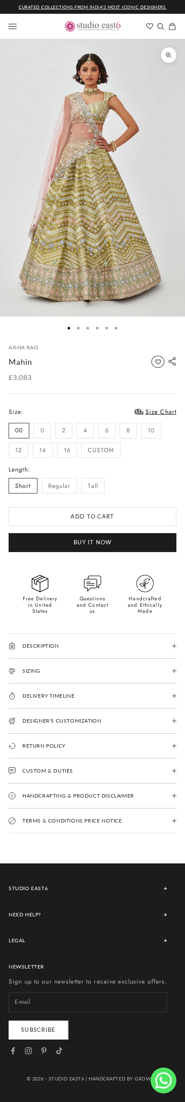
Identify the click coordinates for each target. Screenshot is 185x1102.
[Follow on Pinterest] (44, 1050)
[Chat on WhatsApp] (163, 1080)
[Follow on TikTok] (59, 1050)
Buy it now (93, 542)
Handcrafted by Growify (123, 1078)
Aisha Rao (23, 347)
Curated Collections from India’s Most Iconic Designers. (92, 6)
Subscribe (38, 1029)
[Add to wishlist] (157, 362)
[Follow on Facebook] (13, 1050)
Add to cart (92, 516)
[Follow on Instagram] (28, 1050)
